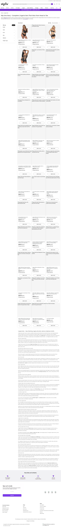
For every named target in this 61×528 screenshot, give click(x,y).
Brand (4, 27)
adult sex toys (31, 428)
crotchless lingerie (35, 397)
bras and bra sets (21, 362)
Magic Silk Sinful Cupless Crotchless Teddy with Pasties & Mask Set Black (39, 115)
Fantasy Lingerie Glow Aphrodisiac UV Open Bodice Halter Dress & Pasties (53, 167)
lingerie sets (6, 17)
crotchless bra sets (42, 397)
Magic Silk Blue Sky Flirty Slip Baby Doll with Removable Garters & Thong (52, 192)
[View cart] (59, 4)
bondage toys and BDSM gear (35, 436)
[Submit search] (52, 4)
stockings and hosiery (42, 371)
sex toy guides (25, 18)
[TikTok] (55, 492)
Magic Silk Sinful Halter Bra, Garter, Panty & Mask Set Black (53, 65)
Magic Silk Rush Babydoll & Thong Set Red (38, 268)
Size (3, 35)
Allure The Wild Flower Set (51, 40)
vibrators (31, 432)
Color (4, 29)
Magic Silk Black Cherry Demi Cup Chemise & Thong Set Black (38, 141)
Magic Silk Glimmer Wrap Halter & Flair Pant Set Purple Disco (24, 242)
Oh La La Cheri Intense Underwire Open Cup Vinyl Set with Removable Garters (52, 90)
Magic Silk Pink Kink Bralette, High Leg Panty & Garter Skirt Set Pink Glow (24, 141)
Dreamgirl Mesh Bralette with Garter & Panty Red (52, 115)
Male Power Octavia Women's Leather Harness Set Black (52, 218)
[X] (49, 492)
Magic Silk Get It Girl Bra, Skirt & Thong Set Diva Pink (38, 166)
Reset (14, 25)
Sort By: (49, 22)
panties (26, 362)
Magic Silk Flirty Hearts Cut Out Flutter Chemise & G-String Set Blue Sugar (52, 268)
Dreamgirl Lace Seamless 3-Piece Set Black (24, 293)
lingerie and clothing (33, 344)
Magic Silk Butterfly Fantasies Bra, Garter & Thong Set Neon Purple (24, 319)
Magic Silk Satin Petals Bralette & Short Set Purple (24, 192)
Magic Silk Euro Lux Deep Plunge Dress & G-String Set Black (52, 242)
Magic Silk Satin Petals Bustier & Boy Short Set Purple (39, 218)
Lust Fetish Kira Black (50, 318)
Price (4, 32)
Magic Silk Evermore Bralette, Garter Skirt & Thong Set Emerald (38, 319)
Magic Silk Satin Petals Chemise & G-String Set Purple (38, 40)
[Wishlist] (57, 4)
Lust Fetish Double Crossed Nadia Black (38, 192)
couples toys (35, 432)
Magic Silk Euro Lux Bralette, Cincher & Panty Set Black (24, 40)
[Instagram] (52, 492)
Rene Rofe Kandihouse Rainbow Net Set (24, 90)
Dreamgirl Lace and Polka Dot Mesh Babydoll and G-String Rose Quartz (24, 166)
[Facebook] (45, 492)
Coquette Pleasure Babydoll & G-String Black (24, 115)
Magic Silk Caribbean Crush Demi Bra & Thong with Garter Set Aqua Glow (39, 293)
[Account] (55, 4)
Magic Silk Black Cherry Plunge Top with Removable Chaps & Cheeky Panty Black (39, 90)
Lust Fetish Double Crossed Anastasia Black (23, 65)
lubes (38, 432)
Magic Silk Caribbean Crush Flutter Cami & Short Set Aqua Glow (53, 293)
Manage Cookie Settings (30, 520)
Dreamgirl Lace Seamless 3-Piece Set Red (38, 65)
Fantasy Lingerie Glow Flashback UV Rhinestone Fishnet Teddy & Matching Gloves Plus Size (39, 242)
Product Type (5, 40)
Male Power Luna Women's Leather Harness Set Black (53, 141)
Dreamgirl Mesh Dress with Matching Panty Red (23, 218)
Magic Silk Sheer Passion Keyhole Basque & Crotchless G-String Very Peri (24, 268)
